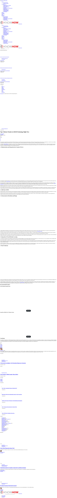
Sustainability (3, 446)
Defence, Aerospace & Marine (7, 5)
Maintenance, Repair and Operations (7, 8)
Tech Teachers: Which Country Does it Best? (9, 374)
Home (1, 93)
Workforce (3, 86)
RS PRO (3, 426)
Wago (2, 90)
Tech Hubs (3, 13)
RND (2, 14)
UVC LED (3, 92)
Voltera (3, 91)
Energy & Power (5, 29)
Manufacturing (5, 32)
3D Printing (3, 417)
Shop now (28, 310)
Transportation (5, 11)
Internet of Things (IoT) (6, 6)
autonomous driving (39, 231)
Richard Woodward (2, 470)
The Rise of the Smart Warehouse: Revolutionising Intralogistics (12, 400)
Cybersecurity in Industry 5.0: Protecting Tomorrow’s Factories (13, 363)
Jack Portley (1, 134)
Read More (1, 471)
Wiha (2, 87)
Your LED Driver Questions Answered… (8, 413)
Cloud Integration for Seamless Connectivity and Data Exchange (13, 467)
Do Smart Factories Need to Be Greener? (8, 485)
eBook (2, 12)
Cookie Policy (3, 496)
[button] (0, 44)
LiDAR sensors (8, 181)
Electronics (3, 419)
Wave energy (3, 89)
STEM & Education (5, 10)
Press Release (3, 425)
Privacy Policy (3, 495)
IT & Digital (4, 7)
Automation (4, 4)
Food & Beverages (4, 421)
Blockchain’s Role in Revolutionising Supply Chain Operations (12, 394)
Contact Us (3, 15)
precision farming (22, 282)
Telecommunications (5, 34)
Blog (2, 93)
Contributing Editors (5, 3)
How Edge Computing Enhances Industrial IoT (9, 388)
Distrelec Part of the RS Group (6, 494)
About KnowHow (5, 2)
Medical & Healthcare (6, 9)
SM (2, 427)
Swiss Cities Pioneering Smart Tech (7, 448)
